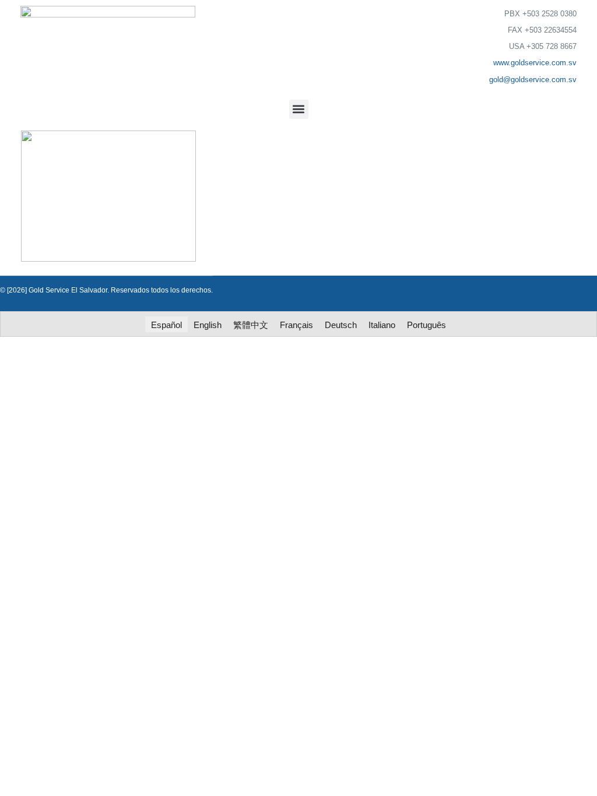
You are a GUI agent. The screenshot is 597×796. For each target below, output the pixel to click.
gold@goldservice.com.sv (533, 79)
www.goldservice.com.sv (535, 62)
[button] (298, 109)
